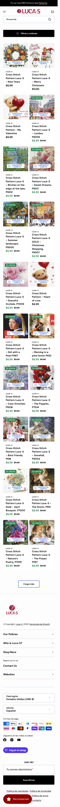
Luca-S (19, 624)
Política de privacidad (40, 791)
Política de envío (40, 795)
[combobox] (28, 19)
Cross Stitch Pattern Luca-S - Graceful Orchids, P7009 (15, 299)
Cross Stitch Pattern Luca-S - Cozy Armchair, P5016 (16, 402)
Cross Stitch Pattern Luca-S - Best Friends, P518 (15, 454)
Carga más (28, 584)
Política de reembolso (17, 791)
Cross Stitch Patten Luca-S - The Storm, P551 (41, 503)
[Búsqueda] (50, 19)
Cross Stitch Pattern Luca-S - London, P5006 (41, 132)
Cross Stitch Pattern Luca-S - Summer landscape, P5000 (15, 240)
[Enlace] (29, 3)
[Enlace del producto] (15, 68)
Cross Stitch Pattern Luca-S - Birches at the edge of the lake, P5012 (15, 185)
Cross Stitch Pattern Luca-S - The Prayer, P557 (41, 557)
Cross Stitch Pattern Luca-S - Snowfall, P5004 (41, 454)
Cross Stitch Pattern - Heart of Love (41, 297)
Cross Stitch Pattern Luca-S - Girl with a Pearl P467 (15, 350)
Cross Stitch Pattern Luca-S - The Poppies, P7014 (41, 402)
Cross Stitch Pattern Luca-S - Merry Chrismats (41, 80)
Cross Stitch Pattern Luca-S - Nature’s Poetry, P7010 (15, 557)
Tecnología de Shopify (39, 624)
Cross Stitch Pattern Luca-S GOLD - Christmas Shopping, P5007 (41, 243)
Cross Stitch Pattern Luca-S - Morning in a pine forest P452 (41, 350)
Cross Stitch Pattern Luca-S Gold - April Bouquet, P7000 (15, 505)
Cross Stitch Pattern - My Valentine (13, 130)
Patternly (43, 3)
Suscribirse (29, 780)
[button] (4, 11)
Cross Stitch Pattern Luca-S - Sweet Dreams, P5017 (42, 183)
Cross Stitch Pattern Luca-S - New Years (15, 78)
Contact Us (10, 665)
